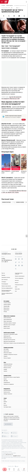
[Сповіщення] (26, 2)
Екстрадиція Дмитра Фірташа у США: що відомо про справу (13, 191)
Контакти (17, 280)
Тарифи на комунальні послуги (10, 354)
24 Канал (3, 5)
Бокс (5, 399)
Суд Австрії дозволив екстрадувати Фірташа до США (11, 97)
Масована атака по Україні (9, 324)
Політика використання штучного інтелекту (6, 291)
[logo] (5, 2)
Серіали (5, 371)
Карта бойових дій (8, 319)
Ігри (16, 291)
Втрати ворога (7, 328)
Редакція (3, 275)
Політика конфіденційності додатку (7, 294)
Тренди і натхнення (8, 393)
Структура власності (19, 284)
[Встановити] (14, 463)
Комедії (5, 369)
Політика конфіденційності (7, 288)
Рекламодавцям (5, 283)
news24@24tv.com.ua (6, 253)
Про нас (3, 273)
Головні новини (7, 302)
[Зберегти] (24, 16)
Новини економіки (8, 347)
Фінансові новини (8, 352)
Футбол (5, 401)
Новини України (9, 5)
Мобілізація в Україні (9, 332)
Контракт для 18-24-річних (9, 339)
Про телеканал (5, 279)
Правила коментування (19, 276)
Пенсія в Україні (7, 358)
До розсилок (8, 424)
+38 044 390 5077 (18, 253)
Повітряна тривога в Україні (10, 323)
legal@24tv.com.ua (16, 455)
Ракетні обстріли (7, 317)
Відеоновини (6, 308)
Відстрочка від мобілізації (9, 341)
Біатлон (5, 405)
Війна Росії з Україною (9, 316)
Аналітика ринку (7, 390)
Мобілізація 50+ (7, 336)
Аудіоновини (6, 309)
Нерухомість (7, 388)
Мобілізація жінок (7, 337)
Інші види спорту (7, 407)
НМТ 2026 (6, 380)
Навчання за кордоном (9, 384)
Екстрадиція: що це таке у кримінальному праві (20, 5)
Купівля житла (7, 392)
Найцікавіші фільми (8, 364)
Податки (5, 356)
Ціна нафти (6, 349)
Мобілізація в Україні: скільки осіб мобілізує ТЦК (14, 343)
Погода (5, 311)
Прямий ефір (6, 306)
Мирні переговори (8, 321)
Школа (5, 379)
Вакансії (16, 282)
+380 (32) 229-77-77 (9, 454)
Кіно (5, 362)
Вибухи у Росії (7, 326)
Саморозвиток (7, 382)
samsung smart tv (14, 436)
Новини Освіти (7, 375)
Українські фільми (8, 365)
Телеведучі (4, 281)
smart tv (5, 436)
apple (14, 433)
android (5, 433)
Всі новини (6, 301)
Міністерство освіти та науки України (12, 377)
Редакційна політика (6, 277)
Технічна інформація (19, 278)
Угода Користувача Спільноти (19, 273)
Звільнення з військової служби (10, 334)
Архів (16, 286)
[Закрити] (26, 461)
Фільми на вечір (7, 367)
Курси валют (6, 351)
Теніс (5, 403)
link (15, 259)
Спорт (5, 398)
